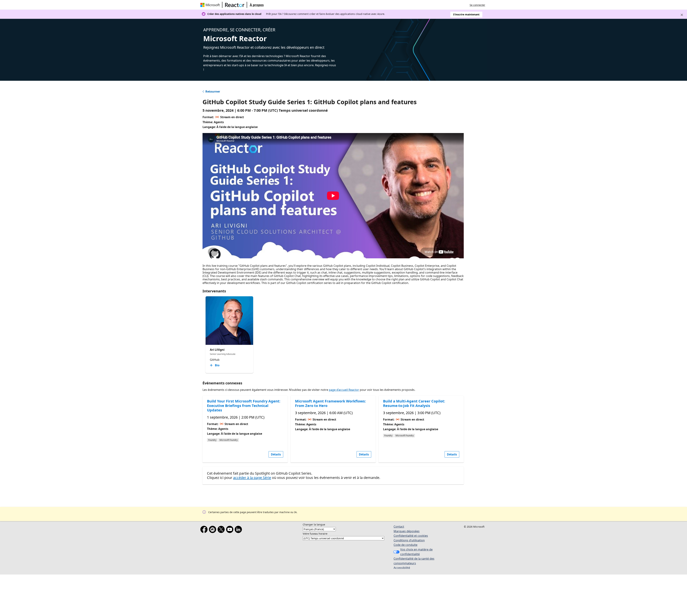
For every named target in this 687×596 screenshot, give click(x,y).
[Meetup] (213, 530)
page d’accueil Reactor (344, 390)
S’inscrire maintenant (466, 14)
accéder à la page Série (252, 477)
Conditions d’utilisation (409, 540)
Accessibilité (402, 568)
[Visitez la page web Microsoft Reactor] (235, 5)
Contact (399, 527)
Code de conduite (405, 545)
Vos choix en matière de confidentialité (416, 551)
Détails (276, 454)
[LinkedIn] (239, 530)
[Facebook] (204, 530)
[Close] (682, 15)
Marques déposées (407, 531)
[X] (222, 530)
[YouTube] (230, 530)
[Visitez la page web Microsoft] (210, 5)
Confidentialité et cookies (411, 536)
